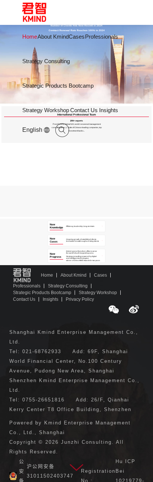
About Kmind (53, 36)
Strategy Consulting (46, 61)
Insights (108, 110)
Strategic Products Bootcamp (58, 85)
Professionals (101, 36)
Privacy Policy (80, 299)
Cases (77, 36)
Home (29, 36)
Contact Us (84, 110)
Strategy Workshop (45, 110)
